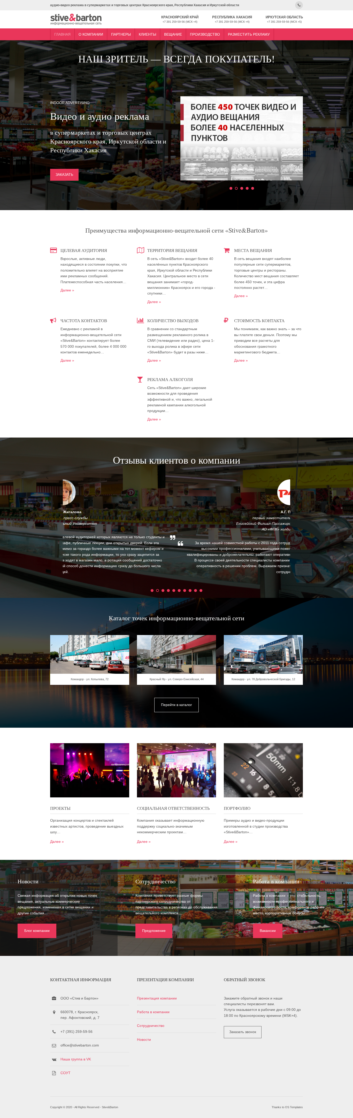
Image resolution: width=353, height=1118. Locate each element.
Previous (52, 531)
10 (200, 590)
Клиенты (147, 34)
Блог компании (37, 931)
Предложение (154, 931)
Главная (62, 34)
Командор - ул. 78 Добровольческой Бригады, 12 (263, 679)
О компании (91, 34)
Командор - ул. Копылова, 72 (90, 679)
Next (300, 531)
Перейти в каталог (176, 705)
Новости (144, 1039)
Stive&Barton (110, 1107)
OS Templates (294, 1107)
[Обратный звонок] (299, 5)
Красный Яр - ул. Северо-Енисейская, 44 (177, 679)
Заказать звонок (242, 1032)
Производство (205, 34)
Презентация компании (157, 998)
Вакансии (268, 931)
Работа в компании (153, 1012)
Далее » (67, 290)
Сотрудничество (150, 1026)
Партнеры (121, 34)
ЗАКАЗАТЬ (64, 174)
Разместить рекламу (249, 34)
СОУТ (65, 1073)
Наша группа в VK (75, 1059)
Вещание (173, 34)
